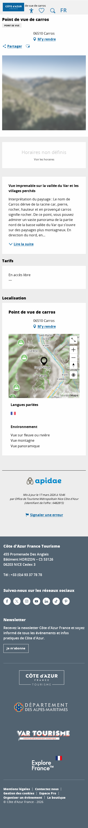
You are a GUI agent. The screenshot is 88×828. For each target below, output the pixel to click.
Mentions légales (16, 789)
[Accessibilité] (31, 11)
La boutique (56, 797)
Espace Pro (47, 793)
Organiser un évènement (22, 797)
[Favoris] (42, 10)
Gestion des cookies (18, 793)
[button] (52, 10)
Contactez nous (47, 789)
